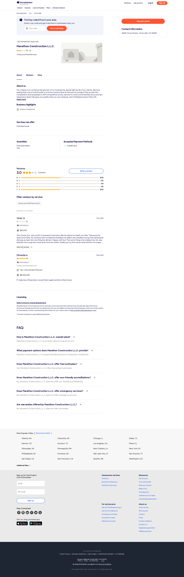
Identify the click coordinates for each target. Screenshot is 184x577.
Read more (21, 99)
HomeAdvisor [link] (22, 13)
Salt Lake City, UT (100, 454)
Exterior (28, 8)
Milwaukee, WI (28, 448)
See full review (23, 247)
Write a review (86, 171)
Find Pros (105, 478)
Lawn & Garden (38, 8)
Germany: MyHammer (79, 554)
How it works (143, 507)
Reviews (29, 75)
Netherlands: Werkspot (106, 554)
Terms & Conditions (104, 564)
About (19, 75)
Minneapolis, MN (64, 448)
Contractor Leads (108, 518)
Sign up (31, 500)
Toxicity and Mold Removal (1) (29, 203)
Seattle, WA (98, 459)
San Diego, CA (28, 459)
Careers (142, 514)
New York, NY (135, 448)
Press (141, 518)
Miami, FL (133, 443)
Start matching (56, 28)
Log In (150, 3)
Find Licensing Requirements (81, 310)
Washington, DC (136, 459)
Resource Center (145, 485)
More (48, 8)
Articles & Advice (58, 8)
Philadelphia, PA (29, 454)
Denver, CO (27, 443)
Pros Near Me (144, 492)
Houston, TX (63, 443)
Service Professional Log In (112, 507)
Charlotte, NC (64, 438)
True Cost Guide (145, 482)
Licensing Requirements (148, 499)
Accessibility (103, 560)
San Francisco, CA (65, 459)
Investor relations (145, 521)
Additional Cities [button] (22, 465)
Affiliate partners (145, 531)
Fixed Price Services (109, 485)
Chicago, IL (98, 438)
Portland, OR (63, 454)
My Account (143, 478)
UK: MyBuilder (120, 554)
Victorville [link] (37, 13)
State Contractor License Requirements (31, 303)
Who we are (143, 511)
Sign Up (162, 3)
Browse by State (43, 433)
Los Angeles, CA (100, 443)
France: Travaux (65, 554)
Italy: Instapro (92, 554)
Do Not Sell (94, 560)
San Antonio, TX (136, 454)
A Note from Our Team (147, 496)
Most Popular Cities (25, 433)
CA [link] (30, 13)
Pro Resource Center (109, 514)
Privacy (79, 560)
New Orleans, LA (100, 448)
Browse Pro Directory (110, 482)
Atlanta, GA (27, 438)
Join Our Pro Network (110, 511)
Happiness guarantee (147, 528)
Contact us (143, 524)
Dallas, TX (133, 438)
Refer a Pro (143, 489)
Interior (20, 8)
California (86, 560)
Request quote (143, 21)
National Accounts (109, 521)
